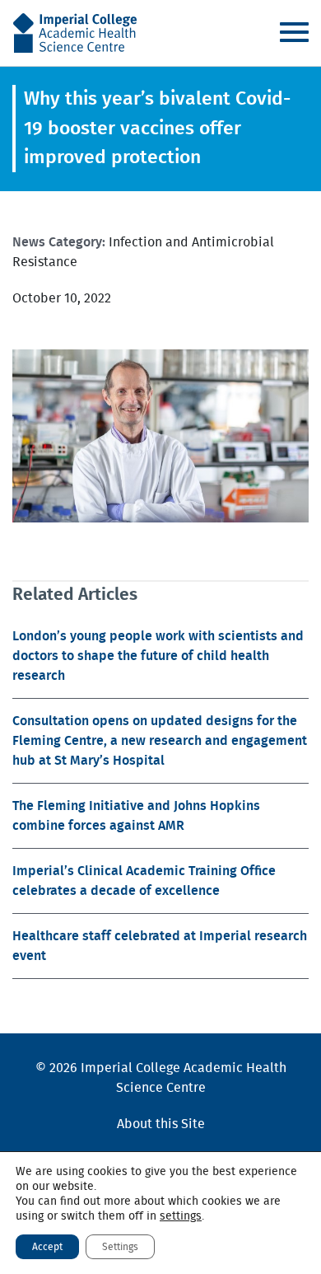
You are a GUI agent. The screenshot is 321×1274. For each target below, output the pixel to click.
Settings (120, 1247)
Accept (47, 1247)
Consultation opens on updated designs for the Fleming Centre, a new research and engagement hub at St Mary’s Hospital (159, 740)
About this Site (161, 1124)
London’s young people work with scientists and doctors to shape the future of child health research (158, 656)
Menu (293, 32)
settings (181, 1216)
